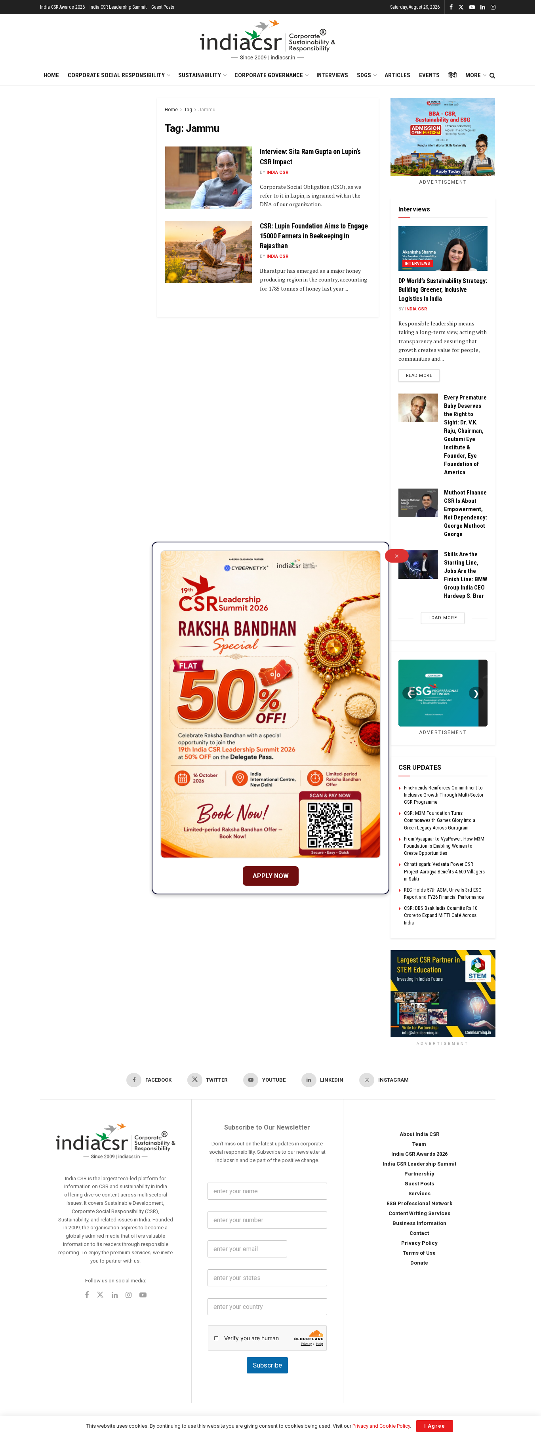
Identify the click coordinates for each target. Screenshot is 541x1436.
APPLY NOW (271, 876)
